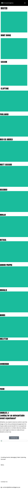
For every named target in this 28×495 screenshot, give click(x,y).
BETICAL (3, 239)
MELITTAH (4, 338)
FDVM (2, 389)
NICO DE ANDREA (6, 139)
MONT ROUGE (6, 35)
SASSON (4, 61)
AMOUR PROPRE (6, 265)
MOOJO (3, 214)
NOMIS (2, 315)
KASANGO (3, 189)
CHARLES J (4, 412)
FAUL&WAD (4, 114)
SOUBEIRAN (4, 364)
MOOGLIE (3, 290)
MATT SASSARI (6, 164)
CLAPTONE (5, 88)
